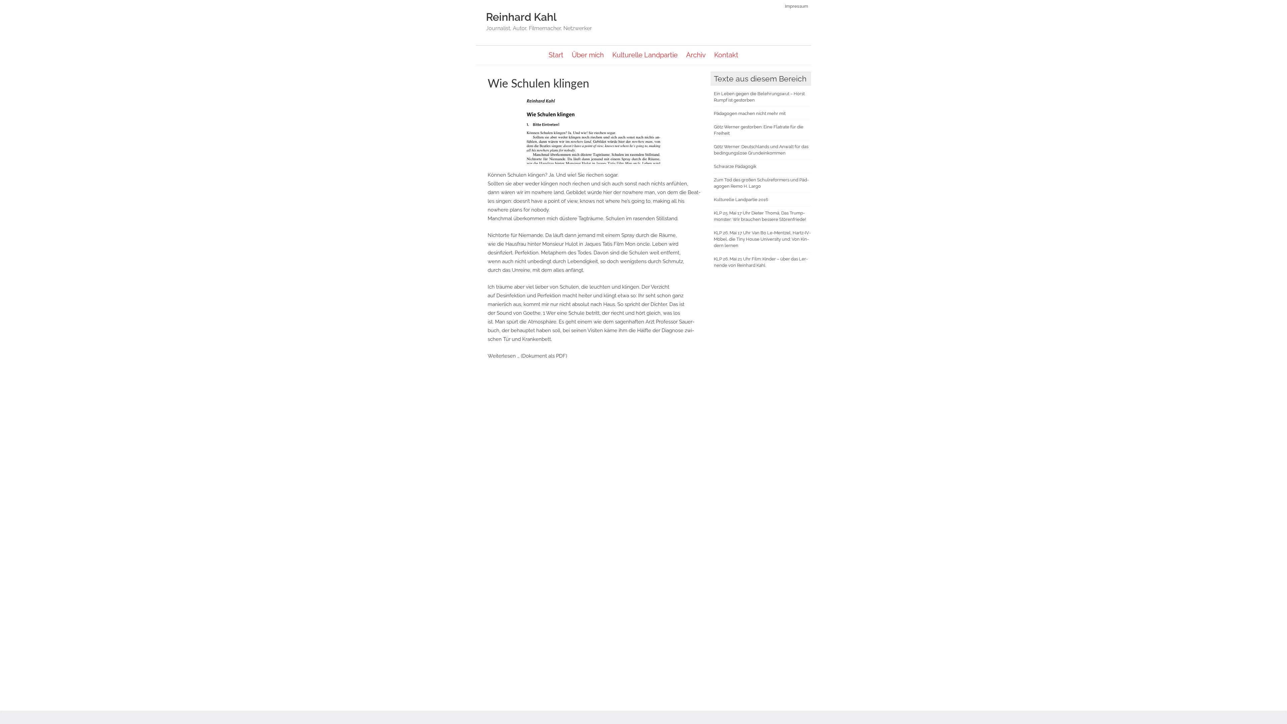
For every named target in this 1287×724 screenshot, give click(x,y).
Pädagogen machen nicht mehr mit (750, 113)
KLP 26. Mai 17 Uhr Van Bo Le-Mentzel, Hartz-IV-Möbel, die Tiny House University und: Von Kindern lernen (762, 239)
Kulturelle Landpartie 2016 (741, 199)
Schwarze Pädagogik (735, 166)
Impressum (797, 6)
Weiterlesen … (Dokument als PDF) (527, 356)
